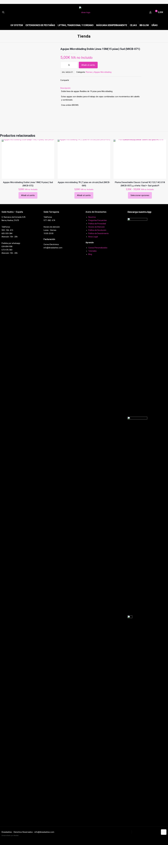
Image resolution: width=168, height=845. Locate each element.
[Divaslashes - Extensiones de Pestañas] (84, 12)
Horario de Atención (96, 227)
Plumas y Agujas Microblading (98, 72)
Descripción (65, 88)
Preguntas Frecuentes (97, 220)
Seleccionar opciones (140, 195)
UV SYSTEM (125, 832)
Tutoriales (92, 251)
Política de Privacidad (97, 224)
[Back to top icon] (163, 832)
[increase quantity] (74, 65)
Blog (90, 254)
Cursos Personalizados (97, 248)
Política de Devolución (97, 230)
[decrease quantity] (63, 65)
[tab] (100, 88)
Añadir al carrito (88, 65)
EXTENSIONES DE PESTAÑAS (145, 832)
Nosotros (92, 217)
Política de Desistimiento (98, 233)
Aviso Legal (93, 237)
